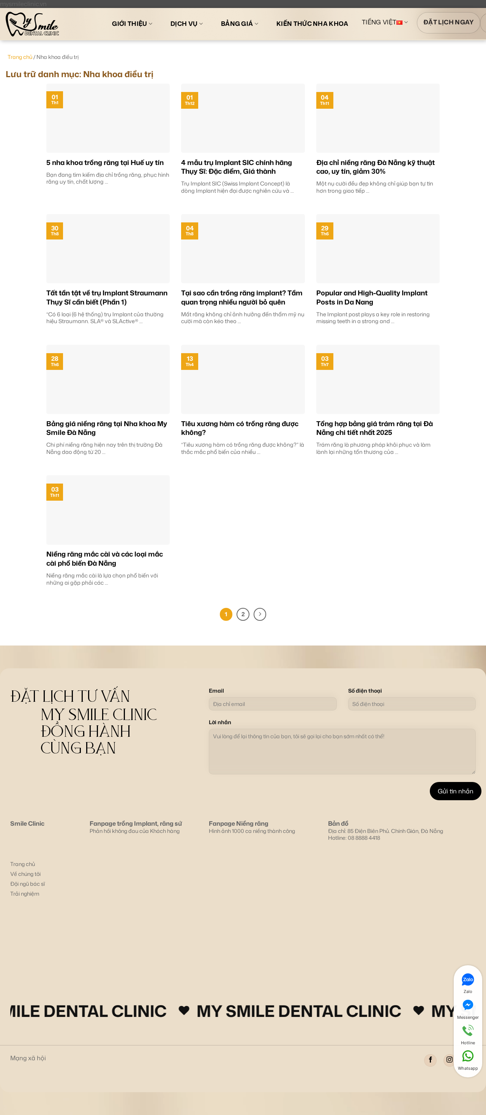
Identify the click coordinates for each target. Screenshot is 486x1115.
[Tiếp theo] (260, 614)
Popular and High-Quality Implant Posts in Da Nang (372, 297)
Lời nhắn (220, 722)
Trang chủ (20, 56)
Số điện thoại (365, 690)
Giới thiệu (129, 23)
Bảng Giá (237, 23)
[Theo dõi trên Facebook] (430, 1060)
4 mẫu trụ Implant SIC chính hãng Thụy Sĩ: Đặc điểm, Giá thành (236, 167)
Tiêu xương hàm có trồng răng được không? (239, 428)
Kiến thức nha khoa (312, 23)
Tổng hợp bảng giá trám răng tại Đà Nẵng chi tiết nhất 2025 (374, 428)
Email (216, 690)
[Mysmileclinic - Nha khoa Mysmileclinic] (48, 24)
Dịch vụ (183, 23)
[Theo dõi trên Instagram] (449, 1060)
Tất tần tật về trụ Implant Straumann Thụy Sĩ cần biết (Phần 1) (106, 297)
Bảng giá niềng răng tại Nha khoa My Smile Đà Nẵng (106, 428)
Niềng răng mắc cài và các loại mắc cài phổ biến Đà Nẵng (104, 559)
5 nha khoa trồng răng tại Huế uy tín (105, 162)
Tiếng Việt (379, 22)
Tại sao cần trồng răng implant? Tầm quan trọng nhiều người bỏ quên (242, 297)
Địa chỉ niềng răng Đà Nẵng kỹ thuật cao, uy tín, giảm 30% (375, 167)
